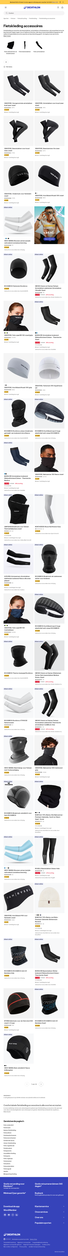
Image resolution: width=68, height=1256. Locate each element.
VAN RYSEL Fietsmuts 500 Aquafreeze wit (48, 387)
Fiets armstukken (39, 51)
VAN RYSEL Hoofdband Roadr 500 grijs (18, 387)
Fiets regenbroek (9, 1145)
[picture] (19, 86)
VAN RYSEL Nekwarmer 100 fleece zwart (49, 474)
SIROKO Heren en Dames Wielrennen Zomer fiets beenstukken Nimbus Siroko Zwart (48, 675)
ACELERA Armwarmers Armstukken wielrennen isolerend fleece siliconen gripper (17, 578)
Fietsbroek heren (9, 1140)
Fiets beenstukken (25, 51)
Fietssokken (7, 1133)
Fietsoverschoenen (10, 1138)
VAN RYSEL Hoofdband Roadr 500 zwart (49, 195)
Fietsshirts (7, 1163)
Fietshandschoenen (10, 1135)
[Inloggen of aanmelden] (58, 7)
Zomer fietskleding (10, 1143)
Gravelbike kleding (10, 1153)
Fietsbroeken (8, 1148)
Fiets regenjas (8, 1158)
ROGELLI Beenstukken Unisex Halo (47, 868)
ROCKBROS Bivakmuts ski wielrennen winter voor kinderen (48, 577)
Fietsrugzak (7, 1169)
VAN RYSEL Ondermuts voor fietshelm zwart (17, 195)
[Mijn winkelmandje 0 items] (62, 7)
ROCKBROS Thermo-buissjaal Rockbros (18, 673)
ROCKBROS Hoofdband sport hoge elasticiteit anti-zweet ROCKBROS (47, 432)
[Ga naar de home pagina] (32, 7)
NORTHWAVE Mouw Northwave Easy (48, 527)
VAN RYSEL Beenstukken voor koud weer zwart (16, 149)
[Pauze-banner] (60, 2)
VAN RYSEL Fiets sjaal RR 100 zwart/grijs (18, 335)
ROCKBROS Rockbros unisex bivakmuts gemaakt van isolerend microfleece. (18, 432)
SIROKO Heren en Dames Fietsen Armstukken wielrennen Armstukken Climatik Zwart (48, 288)
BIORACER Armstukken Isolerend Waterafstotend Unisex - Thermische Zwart (48, 337)
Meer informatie (49, 239)
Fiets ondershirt (9, 1125)
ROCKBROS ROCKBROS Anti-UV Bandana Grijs (15, 972)
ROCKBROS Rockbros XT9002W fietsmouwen (15, 721)
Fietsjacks (7, 1156)
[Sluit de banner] (63, 2)
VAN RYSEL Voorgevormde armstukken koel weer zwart (18, 104)
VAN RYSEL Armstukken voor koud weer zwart (49, 104)
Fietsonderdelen (9, 1166)
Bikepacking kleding (10, 1174)
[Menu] (6, 7)
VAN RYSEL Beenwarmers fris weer (47, 148)
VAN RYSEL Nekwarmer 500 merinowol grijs (49, 769)
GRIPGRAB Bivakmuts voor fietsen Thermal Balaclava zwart (16, 528)
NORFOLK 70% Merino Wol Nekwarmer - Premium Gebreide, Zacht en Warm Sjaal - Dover (49, 817)
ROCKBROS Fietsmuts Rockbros (15, 286)
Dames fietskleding (10, 1130)
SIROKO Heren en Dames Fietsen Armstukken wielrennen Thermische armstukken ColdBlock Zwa (48, 723)
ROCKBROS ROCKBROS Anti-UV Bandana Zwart (46, 1022)
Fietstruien (7, 1127)
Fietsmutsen (8, 1161)
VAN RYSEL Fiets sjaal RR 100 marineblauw (14, 629)
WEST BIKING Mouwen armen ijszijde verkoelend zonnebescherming (17, 242)
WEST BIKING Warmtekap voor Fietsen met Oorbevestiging (18, 769)
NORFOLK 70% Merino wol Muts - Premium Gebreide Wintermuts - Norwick (47, 919)
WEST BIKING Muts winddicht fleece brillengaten (17, 1069)
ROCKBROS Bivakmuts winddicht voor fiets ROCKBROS (18, 814)
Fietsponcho (7, 1151)
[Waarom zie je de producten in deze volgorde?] (4, 67)
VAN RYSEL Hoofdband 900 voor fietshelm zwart (15, 917)
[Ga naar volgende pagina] (41, 1084)
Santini (6, 1171)
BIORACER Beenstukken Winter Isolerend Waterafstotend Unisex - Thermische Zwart (47, 973)
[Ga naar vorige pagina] (27, 1084)
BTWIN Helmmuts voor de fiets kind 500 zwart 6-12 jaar (18, 1022)
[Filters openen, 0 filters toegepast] (6, 62)
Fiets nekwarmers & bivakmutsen (10, 52)
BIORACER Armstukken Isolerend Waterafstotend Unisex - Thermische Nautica (17, 478)
